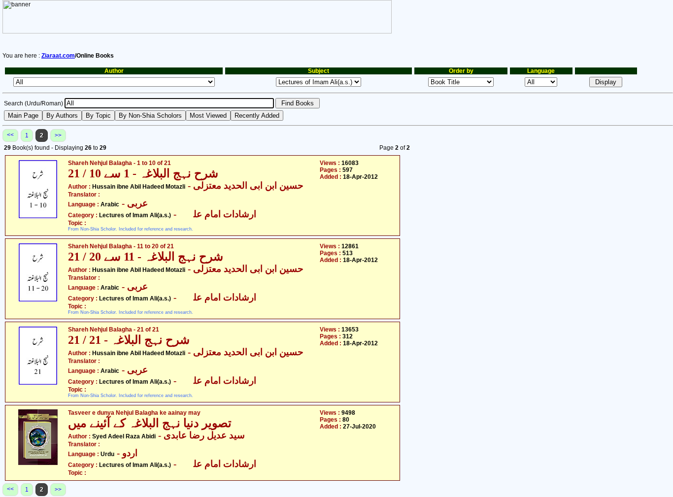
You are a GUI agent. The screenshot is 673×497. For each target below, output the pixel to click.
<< (10, 135)
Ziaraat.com (58, 55)
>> (58, 135)
